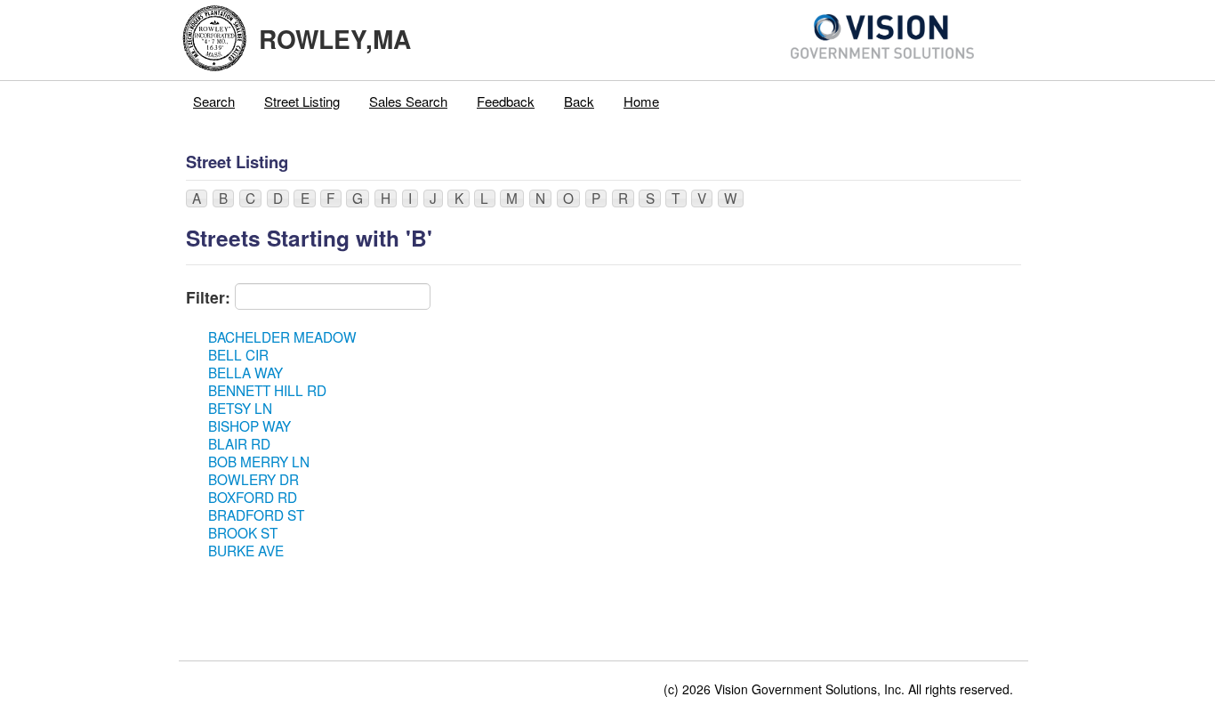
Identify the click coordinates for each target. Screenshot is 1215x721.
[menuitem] (214, 101)
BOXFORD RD (252, 496)
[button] (196, 198)
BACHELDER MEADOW (282, 336)
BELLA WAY (245, 372)
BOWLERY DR (253, 479)
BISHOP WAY (249, 425)
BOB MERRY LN (259, 461)
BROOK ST (243, 532)
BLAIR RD (239, 443)
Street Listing (302, 101)
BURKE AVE (246, 550)
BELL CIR (238, 354)
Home (641, 101)
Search (214, 101)
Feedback (506, 101)
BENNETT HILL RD (267, 390)
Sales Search (408, 101)
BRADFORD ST (256, 514)
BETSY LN (240, 407)
